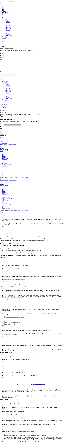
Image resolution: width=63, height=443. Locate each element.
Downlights (8, 22)
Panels (7, 26)
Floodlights (4, 157)
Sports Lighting (8, 27)
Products (3, 17)
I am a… (1, 128)
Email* (1, 62)
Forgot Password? (5, 12)
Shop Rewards (4, 104)
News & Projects (5, 102)
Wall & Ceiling (8, 28)
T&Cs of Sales (4, 165)
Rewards (3, 103)
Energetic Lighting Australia (7, 198)
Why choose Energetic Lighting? (7, 164)
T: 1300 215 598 (13, 144)
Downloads (4, 38)
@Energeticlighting (6, 197)
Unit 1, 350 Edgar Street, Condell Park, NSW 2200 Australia (4, 150)
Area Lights (8, 20)
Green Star (8, 30)
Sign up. (7, 13)
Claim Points (4, 106)
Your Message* (2, 71)
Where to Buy (4, 37)
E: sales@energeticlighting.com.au (5, 144)
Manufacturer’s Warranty (6, 168)
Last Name (2, 55)
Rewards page (5, 228)
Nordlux (3, 94)
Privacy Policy (18, 177)
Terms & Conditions (24, 177)
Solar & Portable (8, 34)
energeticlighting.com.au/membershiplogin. (38, 384)
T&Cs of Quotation (5, 166)
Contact (3, 207)
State (1, 59)
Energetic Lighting (5, 81)
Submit (2, 116)
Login (3, 11)
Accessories (8, 19)
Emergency (4, 156)
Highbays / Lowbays (9, 24)
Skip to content (2, 0)
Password (3, 10)
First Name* (2, 53)
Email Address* (2, 126)
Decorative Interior (9, 32)
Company (1, 57)
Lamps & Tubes (8, 25)
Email (3, 9)
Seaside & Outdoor (9, 35)
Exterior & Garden (9, 33)
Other (7, 29)
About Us (3, 36)
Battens (7, 21)
